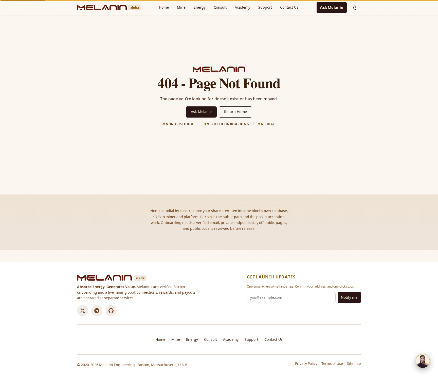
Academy (242, 7)
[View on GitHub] (111, 310)
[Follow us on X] (82, 310)
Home (164, 7)
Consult (220, 7)
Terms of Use (332, 363)
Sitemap (354, 363)
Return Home (235, 111)
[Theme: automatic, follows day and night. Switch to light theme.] (355, 7)
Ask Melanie (331, 7)
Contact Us (289, 7)
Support (265, 7)
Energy (200, 7)
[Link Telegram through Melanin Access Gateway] (96, 310)
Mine (181, 7)
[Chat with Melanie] (423, 361)
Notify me (349, 297)
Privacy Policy (306, 363)
